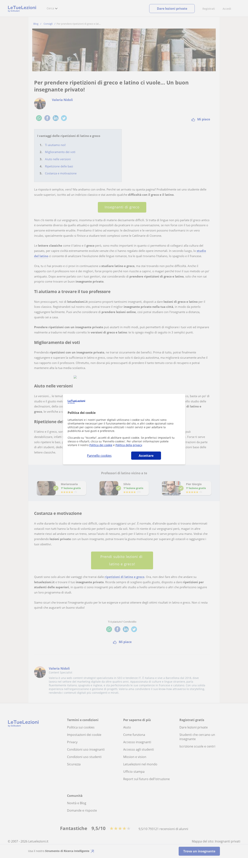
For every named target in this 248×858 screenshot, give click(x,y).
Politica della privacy (128, 445)
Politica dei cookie (100, 445)
